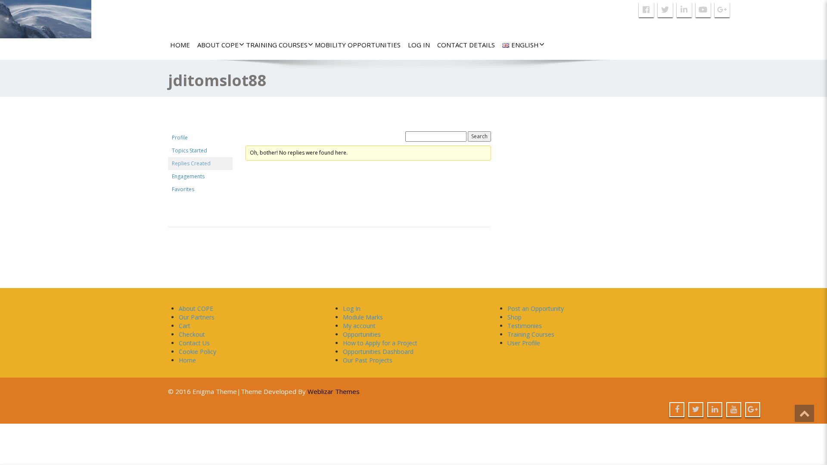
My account (359, 326)
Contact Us (194, 343)
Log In (419, 44)
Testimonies (524, 326)
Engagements (188, 176)
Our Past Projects (367, 360)
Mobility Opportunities (358, 44)
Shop (514, 317)
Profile (180, 137)
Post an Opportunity (535, 308)
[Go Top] (804, 413)
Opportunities (362, 334)
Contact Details (466, 44)
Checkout (192, 334)
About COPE (218, 44)
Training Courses (277, 44)
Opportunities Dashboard (378, 351)
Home (180, 44)
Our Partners (197, 317)
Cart (184, 326)
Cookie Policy (197, 351)
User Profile (523, 343)
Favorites (183, 189)
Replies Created (191, 163)
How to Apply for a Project (380, 343)
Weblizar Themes (334, 391)
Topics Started (189, 150)
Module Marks (363, 317)
